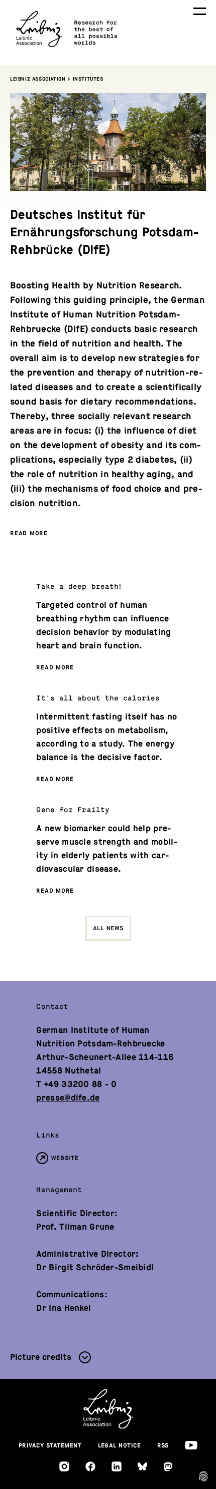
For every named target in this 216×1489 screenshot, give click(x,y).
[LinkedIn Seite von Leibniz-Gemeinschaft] (117, 1466)
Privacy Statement (50, 1445)
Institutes (88, 79)
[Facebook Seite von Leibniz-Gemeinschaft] (90, 1466)
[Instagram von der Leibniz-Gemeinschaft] (64, 1466)
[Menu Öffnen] (199, 11)
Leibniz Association (37, 79)
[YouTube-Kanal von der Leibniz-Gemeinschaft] (191, 1445)
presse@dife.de (67, 1097)
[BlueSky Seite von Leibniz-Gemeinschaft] (142, 1466)
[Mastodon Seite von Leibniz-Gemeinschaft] (168, 1466)
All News (108, 928)
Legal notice (119, 1445)
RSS (163, 1445)
